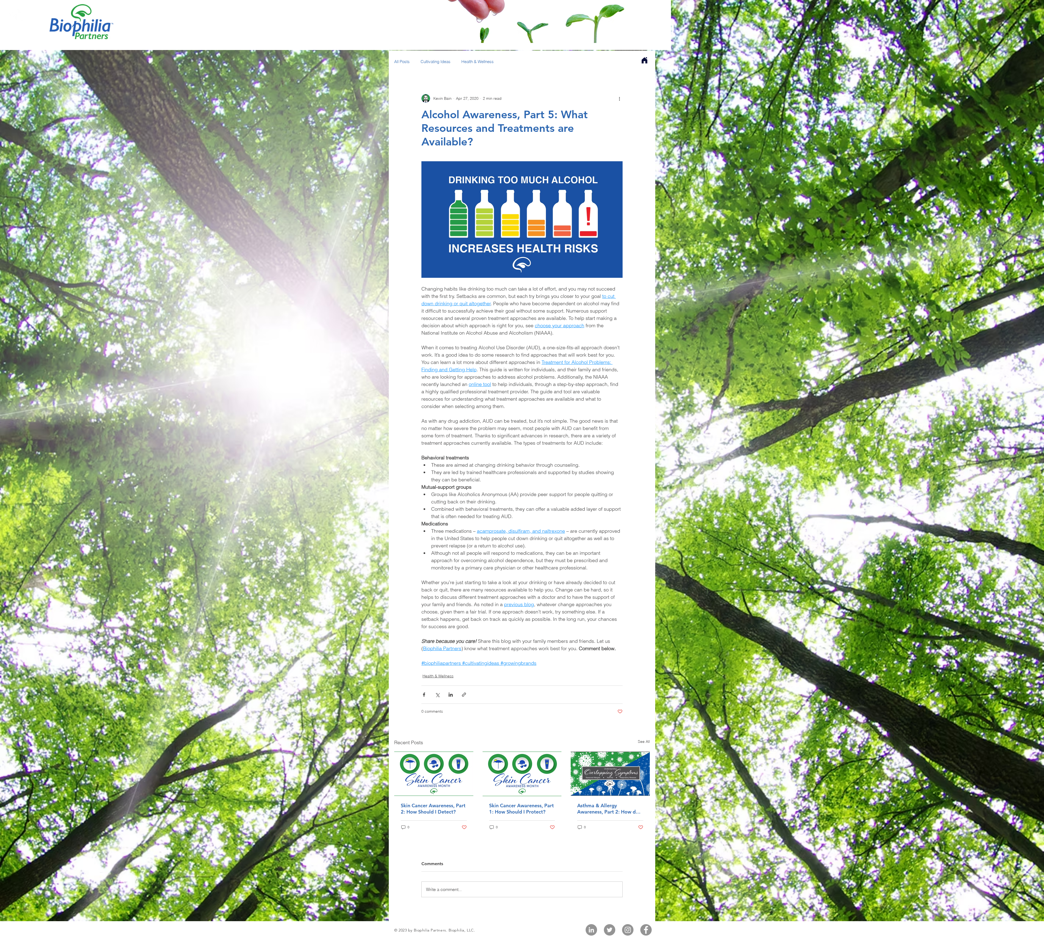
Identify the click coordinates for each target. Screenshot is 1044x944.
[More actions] (619, 98)
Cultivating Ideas (435, 61)
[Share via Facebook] (424, 694)
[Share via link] (464, 694)
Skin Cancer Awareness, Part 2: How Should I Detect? (433, 808)
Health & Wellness (477, 61)
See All (644, 741)
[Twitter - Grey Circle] (609, 930)
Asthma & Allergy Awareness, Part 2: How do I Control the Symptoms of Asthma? (609, 808)
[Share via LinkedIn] (450, 694)
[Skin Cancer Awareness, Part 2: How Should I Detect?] (433, 774)
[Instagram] (627, 930)
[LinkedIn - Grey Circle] (591, 930)
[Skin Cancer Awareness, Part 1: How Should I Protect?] (522, 774)
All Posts (402, 61)
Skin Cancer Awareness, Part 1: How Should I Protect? (521, 808)
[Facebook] (646, 930)
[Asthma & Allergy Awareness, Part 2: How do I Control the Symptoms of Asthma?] (610, 774)
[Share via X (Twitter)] (437, 694)
